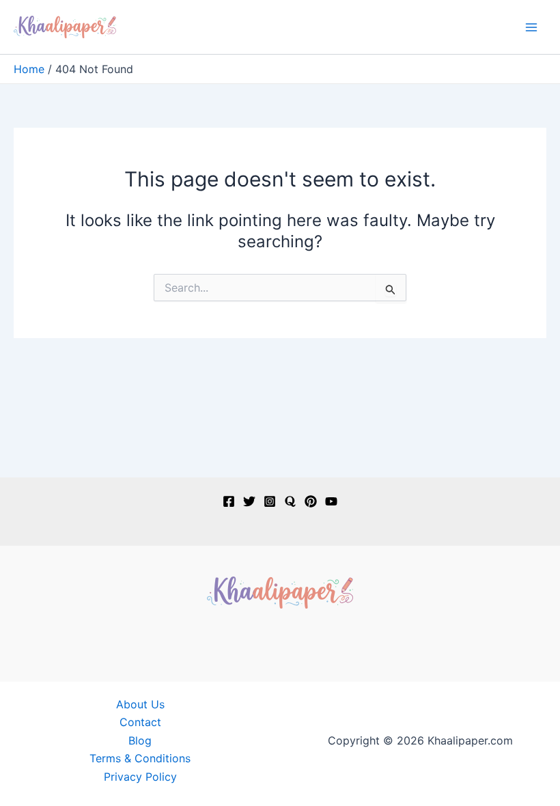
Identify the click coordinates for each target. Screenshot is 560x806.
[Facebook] (229, 501)
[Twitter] (249, 501)
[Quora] (290, 501)
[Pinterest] (311, 501)
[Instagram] (270, 501)
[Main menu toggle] (531, 27)
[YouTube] (331, 501)
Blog (140, 740)
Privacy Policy (140, 776)
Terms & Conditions (140, 758)
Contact (140, 722)
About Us (140, 704)
